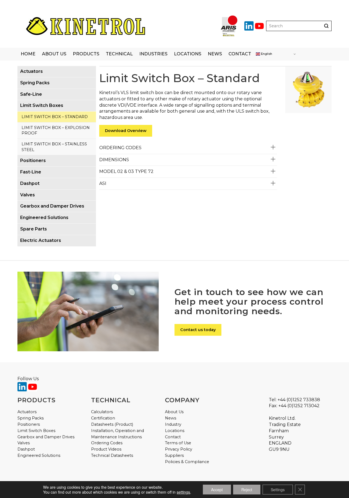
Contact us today (198, 329)
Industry (173, 424)
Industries (153, 53)
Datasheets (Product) (112, 424)
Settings (278, 489)
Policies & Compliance (187, 461)
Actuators (27, 411)
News (215, 53)
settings (183, 492)
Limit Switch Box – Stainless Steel (54, 147)
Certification (103, 418)
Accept (217, 489)
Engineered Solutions (38, 455)
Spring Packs (30, 418)
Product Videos (106, 449)
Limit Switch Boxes (36, 430)
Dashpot (26, 449)
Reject (246, 489)
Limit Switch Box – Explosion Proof (56, 130)
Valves (23, 442)
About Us (54, 53)
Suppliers (174, 455)
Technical (119, 53)
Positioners (28, 424)
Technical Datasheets (112, 455)
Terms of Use (178, 442)
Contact (239, 53)
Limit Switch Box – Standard (55, 116)
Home (28, 53)
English (266, 54)
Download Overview (125, 130)
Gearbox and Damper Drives (45, 436)
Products (86, 53)
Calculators (102, 411)
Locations (187, 53)
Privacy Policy (178, 449)
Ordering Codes (106, 442)
